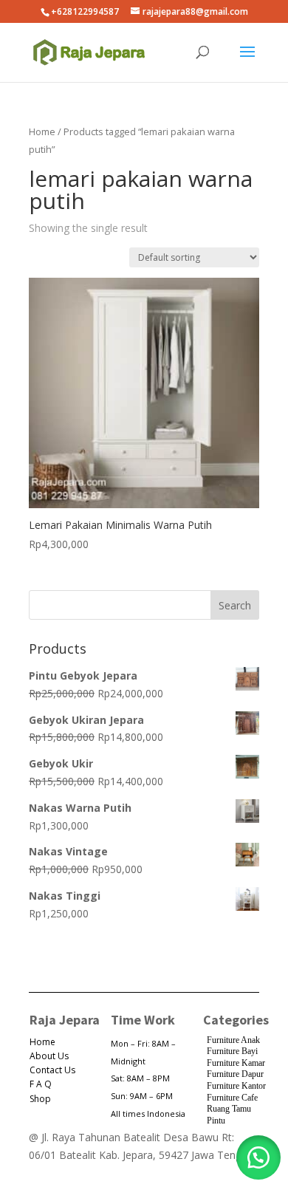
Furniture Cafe (232, 1097)
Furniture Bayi (232, 1051)
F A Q (41, 1084)
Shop (40, 1098)
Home (42, 131)
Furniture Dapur (235, 1074)
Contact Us (52, 1070)
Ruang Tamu (229, 1109)
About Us (49, 1056)
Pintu (216, 1120)
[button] (258, 1157)
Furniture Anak (233, 1040)
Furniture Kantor (236, 1086)
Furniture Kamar (236, 1063)
